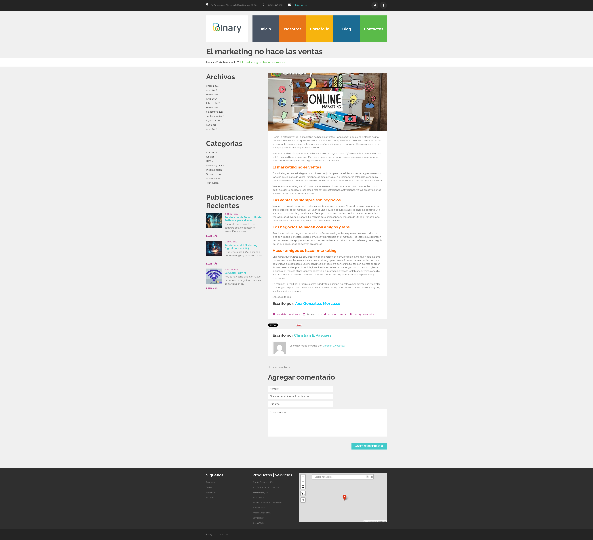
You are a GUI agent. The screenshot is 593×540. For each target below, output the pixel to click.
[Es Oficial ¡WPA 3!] (214, 276)
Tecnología (212, 182)
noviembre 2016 (215, 111)
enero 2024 (212, 85)
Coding (210, 156)
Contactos (373, 29)
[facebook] (383, 5)
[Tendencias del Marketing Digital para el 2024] (214, 248)
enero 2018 (212, 94)
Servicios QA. (258, 518)
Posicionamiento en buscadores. (267, 502)
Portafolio (319, 29)
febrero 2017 (213, 103)
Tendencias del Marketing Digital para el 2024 (241, 247)
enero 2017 (212, 107)
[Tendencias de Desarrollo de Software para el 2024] (214, 220)
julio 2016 (211, 124)
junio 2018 (211, 90)
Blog (346, 29)
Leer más (212, 236)
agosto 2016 (213, 120)
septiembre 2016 (215, 116)
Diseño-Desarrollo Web (263, 482)
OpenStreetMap (371, 521)
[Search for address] (303, 500)
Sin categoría (213, 174)
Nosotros (292, 29)
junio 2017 (211, 98)
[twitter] (374, 5)
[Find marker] (303, 493)
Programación (214, 169)
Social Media (294, 314)
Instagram (211, 492)
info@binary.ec (300, 5)
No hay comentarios (364, 314)
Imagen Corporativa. (261, 513)
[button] (344, 497)
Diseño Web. (258, 523)
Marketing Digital (215, 165)
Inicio (266, 29)
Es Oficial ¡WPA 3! (235, 272)
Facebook (210, 482)
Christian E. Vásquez (338, 314)
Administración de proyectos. (265, 487)
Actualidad (227, 62)
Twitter (209, 487)
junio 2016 (211, 129)
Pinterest (210, 497)
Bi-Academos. (258, 507)
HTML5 (209, 161)
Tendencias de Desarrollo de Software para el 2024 (243, 219)
